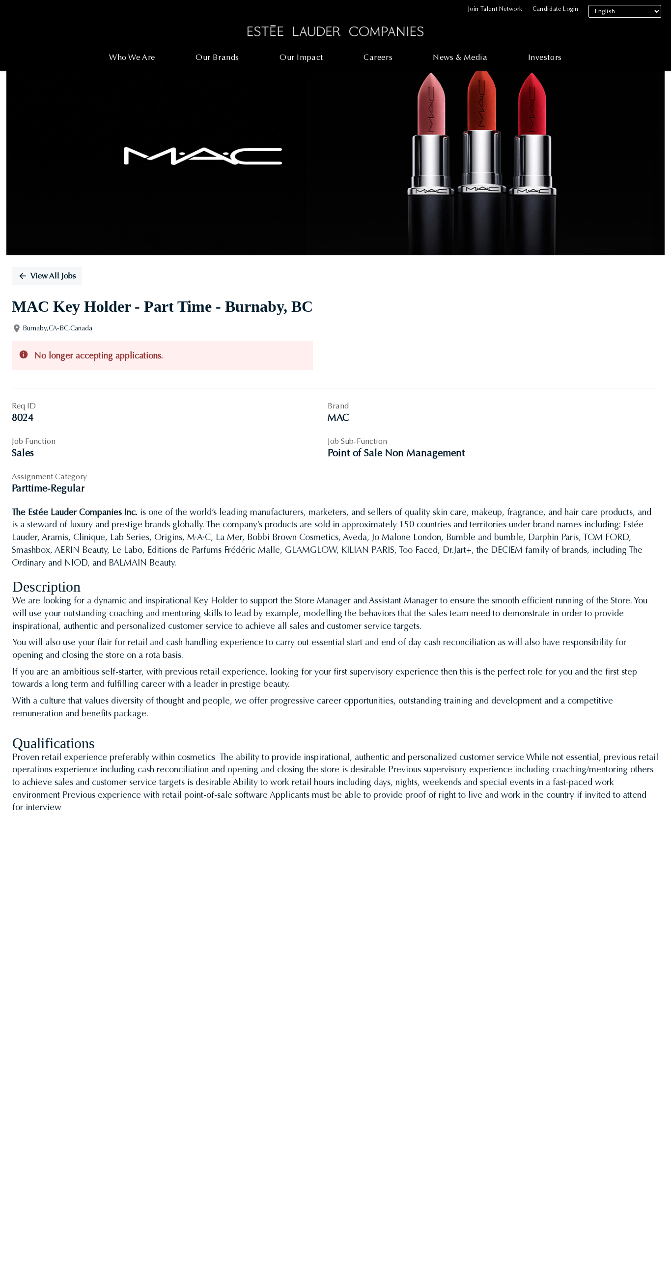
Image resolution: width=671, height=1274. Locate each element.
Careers (377, 57)
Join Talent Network (495, 8)
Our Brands (217, 57)
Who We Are (132, 57)
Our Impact (301, 57)
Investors (545, 57)
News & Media (460, 57)
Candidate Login (555, 8)
